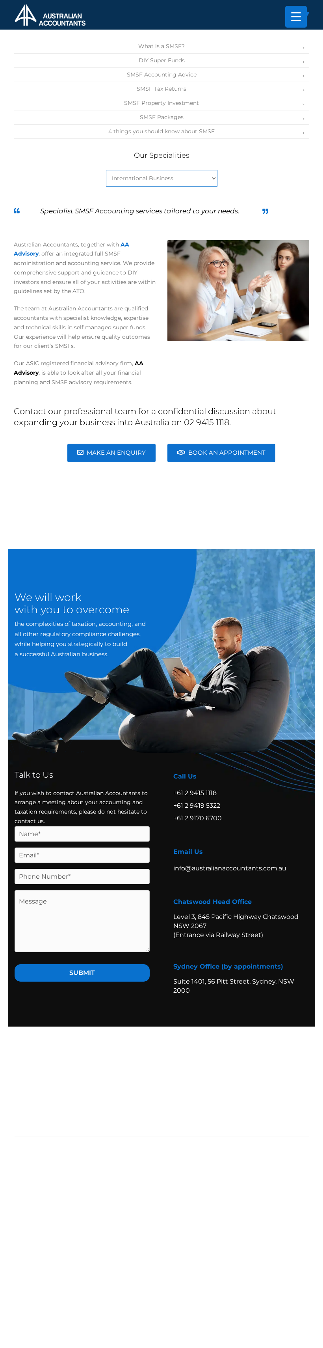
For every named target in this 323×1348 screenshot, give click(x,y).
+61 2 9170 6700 (197, 818)
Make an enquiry (116, 452)
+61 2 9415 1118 (195, 793)
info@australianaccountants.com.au (229, 868)
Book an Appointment (226, 452)
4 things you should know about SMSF (161, 131)
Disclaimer (286, 1082)
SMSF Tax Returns (161, 88)
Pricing (242, 1054)
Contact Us (202, 1070)
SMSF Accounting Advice (162, 74)
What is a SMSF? (161, 46)
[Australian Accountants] (50, 14)
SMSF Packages (162, 117)
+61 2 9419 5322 (196, 805)
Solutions (203, 1054)
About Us (280, 1054)
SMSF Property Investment (161, 102)
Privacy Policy (235, 1082)
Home (173, 1054)
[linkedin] (300, 1101)
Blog (172, 1070)
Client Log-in (243, 1070)
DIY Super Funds (162, 60)
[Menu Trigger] (296, 17)
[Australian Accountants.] (64, 1060)
